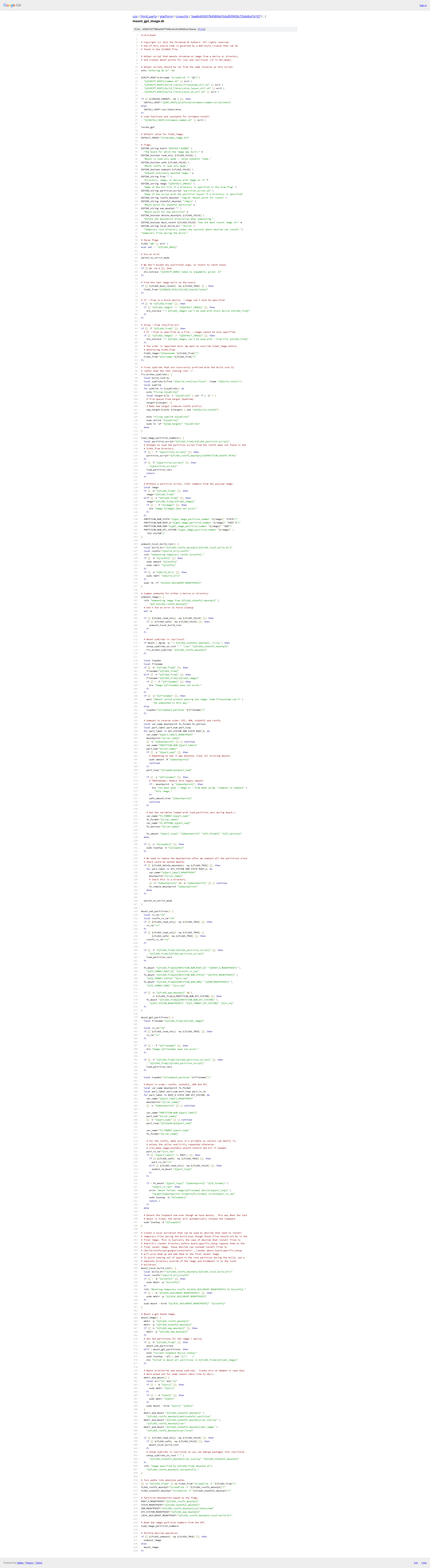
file (201, 29)
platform (166, 16)
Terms (38, 1562)
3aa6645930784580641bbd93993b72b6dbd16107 (226, 16)
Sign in (423, 5)
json (424, 1562)
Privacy (29, 1562)
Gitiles (20, 1562)
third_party (148, 16)
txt (416, 1562)
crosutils (182, 16)
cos (135, 16)
